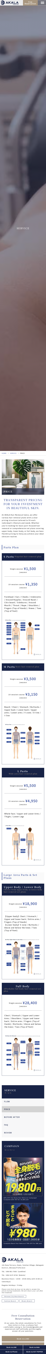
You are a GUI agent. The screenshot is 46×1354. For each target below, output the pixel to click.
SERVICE (13, 453)
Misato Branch (27, 1301)
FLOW (7, 1101)
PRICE (7, 1109)
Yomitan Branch (10, 1301)
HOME (4, 453)
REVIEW (8, 1132)
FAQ (6, 1124)
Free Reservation (30, 3)
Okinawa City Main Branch (14, 1296)
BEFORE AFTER (12, 1117)
